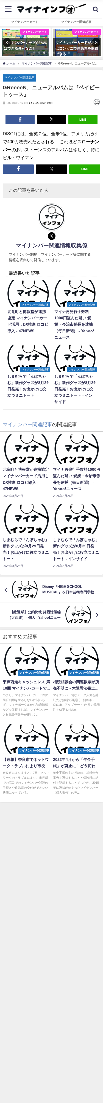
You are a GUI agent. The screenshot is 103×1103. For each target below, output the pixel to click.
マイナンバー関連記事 (19, 77)
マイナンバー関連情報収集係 (51, 245)
